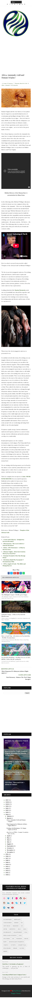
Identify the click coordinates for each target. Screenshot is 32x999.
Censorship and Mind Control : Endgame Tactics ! (14, 974)
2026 (7, 874)
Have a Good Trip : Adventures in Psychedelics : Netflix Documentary (16, 637)
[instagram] (15, 4)
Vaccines (21, 948)
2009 (7, 804)
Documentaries (7, 919)
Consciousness (7, 922)
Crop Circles (6, 925)
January (9, 816)
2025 (7, 872)
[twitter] (7, 4)
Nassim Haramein (20, 290)
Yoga (25, 932)
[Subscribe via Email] (20, 988)
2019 (7, 862)
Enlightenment (18, 932)
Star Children (7, 948)
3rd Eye (26, 938)
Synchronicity (7, 932)
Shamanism (15, 925)
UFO (22, 922)
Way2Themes (17, 991)
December (10, 852)
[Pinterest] (25, 988)
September (10, 846)
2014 (7, 814)
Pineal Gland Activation (9, 935)
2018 (7, 860)
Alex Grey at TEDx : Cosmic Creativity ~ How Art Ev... (18, 832)
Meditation (12, 929)
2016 (7, 856)
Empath (5, 951)
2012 (7, 810)
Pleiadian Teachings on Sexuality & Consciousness (14, 773)
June (8, 840)
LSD (13, 938)
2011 (7, 808)
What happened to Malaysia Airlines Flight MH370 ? (17, 824)
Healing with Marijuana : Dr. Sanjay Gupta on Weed (16, 828)
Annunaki (7, 85)
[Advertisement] (16, 57)
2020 (7, 864)
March (9, 818)
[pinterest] (25, 4)
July (8, 842)
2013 (7, 812)
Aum (24, 476)
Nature (5, 929)
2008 (7, 802)
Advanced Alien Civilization (16, 941)
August (9, 844)
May (8, 838)
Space (19, 929)
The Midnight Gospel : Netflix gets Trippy (14, 595)
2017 (7, 858)
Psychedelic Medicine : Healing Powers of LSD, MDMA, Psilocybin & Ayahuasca (16, 658)
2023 (7, 868)
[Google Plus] (12, 988)
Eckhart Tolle (22, 945)
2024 (7, 870)
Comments (15, 85)
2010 (7, 806)
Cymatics (5, 945)
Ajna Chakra (6, 938)
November (10, 850)
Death (4, 941)
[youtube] (22, 4)
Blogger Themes (16, 993)
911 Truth (13, 945)
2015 (7, 854)
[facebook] (10, 4)
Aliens (3, 85)
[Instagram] (15, 988)
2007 (7, 800)
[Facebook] (10, 988)
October (9, 848)
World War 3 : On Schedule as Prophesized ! (13, 964)
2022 (7, 866)
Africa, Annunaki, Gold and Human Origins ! (16, 820)
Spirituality (17, 919)
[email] (20, 4)
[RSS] (17, 988)
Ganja (24, 929)
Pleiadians (19, 938)
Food (20, 935)
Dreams (15, 948)
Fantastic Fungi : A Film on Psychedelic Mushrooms (13, 615)
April (8, 836)
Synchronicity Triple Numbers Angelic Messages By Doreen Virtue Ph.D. (16, 753)
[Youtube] (22, 988)
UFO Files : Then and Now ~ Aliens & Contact (15, 783)
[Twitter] (7, 988)
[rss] (17, 4)
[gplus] (12, 4)
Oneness (16, 922)
